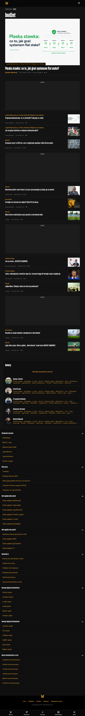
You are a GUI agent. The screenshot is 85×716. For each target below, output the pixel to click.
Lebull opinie (6, 606)
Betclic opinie (6, 611)
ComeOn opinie (7, 626)
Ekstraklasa (8, 330)
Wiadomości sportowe (7, 433)
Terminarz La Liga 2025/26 (11, 490)
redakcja (7, 219)
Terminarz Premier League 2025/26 (14, 485)
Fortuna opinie (7, 592)
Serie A (41, 381)
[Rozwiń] (81, 433)
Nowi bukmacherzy (8, 577)
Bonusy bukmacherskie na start (12, 558)
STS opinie (6, 631)
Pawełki (23, 423)
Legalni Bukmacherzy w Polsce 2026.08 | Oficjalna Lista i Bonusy (25, 64)
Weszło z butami (58, 383)
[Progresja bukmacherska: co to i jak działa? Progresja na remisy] (42, 119)
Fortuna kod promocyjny (10, 664)
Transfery (5, 471)
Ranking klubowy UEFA (10, 476)
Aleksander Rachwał (19, 409)
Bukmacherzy (5, 554)
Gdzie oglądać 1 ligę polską (11, 505)
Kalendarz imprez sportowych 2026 (14, 534)
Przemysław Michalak (19, 399)
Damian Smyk (8, 147)
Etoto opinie (6, 644)
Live (66, 391)
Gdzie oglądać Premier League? (13, 514)
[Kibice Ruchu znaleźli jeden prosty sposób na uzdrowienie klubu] (42, 215)
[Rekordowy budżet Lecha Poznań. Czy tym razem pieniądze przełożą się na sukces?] (42, 190)
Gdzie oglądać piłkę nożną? (9, 496)
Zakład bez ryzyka (8, 563)
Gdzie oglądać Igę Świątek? (11, 543)
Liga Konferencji (7, 456)
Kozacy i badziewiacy (38, 383)
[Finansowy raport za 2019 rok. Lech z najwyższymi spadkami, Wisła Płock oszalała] (42, 144)
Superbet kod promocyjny (11, 660)
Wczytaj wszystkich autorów (42, 372)
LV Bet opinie (6, 601)
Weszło (7, 140)
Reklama (46, 701)
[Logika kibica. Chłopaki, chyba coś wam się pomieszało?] (42, 287)
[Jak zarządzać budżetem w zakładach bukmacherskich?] (42, 131)
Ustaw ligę (16, 423)
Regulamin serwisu (56, 701)
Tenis (66, 381)
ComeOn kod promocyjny (10, 683)
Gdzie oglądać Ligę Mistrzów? (12, 510)
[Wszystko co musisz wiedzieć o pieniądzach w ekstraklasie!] (42, 334)
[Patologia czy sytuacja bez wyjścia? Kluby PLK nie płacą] (42, 203)
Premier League (10, 271)
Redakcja (31, 701)
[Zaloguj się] (79, 3)
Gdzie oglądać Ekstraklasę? (11, 500)
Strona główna (8, 9)
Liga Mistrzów (26, 383)
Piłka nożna (5, 467)
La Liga (34, 381)
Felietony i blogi (9, 258)
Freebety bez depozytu (10, 568)
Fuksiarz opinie (7, 615)
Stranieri (48, 383)
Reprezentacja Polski (9, 447)
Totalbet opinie (7, 635)
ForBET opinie (7, 640)
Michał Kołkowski (18, 419)
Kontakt (38, 701)
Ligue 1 (70, 393)
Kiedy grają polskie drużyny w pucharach (16, 481)
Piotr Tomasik (8, 278)
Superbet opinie (7, 597)
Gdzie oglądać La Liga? (10, 519)
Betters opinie (7, 649)
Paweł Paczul (17, 389)
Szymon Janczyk (18, 379)
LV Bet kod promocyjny (10, 669)
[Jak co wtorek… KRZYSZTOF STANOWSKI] (42, 262)
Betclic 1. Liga (62, 393)
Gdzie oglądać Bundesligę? (11, 524)
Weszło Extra (59, 381)
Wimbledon (33, 403)
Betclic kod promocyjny (10, 678)
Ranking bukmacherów (10, 572)
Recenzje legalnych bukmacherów (10, 588)
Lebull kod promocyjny (10, 674)
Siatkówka (68, 383)
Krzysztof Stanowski (10, 266)
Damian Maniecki (11, 72)
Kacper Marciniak (9, 207)
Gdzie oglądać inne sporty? (9, 529)
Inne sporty (8, 199)
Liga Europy (16, 383)
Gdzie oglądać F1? (8, 548)
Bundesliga (27, 381)
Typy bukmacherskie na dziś (12, 582)
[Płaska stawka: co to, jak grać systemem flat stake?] (42, 47)
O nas (24, 701)
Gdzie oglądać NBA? (9, 539)
